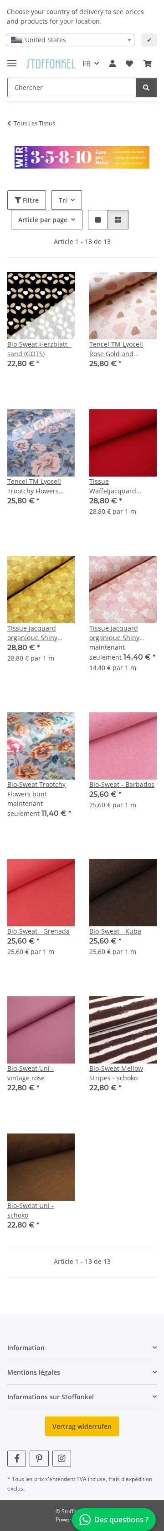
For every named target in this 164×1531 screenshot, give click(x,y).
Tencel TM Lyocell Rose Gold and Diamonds (116, 349)
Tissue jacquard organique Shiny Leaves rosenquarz (118, 633)
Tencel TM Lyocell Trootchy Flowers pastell (34, 486)
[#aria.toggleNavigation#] (11, 59)
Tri (63, 200)
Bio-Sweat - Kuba (115, 931)
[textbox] (70, 40)
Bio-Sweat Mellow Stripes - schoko (116, 1073)
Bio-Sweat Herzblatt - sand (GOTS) (39, 349)
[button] (112, 64)
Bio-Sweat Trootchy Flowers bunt (36, 789)
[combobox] (70, 40)
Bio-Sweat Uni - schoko (30, 1210)
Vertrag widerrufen (82, 1426)
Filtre (30, 200)
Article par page (42, 219)
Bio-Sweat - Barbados (121, 784)
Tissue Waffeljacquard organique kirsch (115, 486)
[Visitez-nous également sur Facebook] (16, 1458)
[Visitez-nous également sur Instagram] (61, 1458)
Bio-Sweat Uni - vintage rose (30, 1073)
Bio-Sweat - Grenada (38, 931)
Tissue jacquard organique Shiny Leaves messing (32, 633)
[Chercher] (146, 87)
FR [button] (86, 64)
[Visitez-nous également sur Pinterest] (39, 1458)
